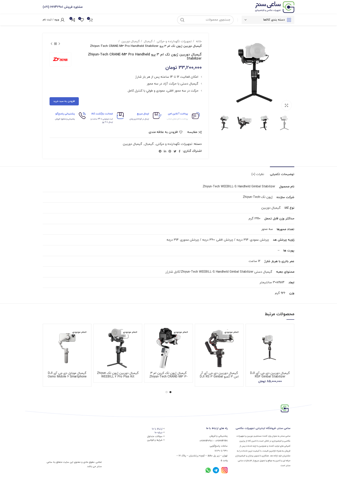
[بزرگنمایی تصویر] (286, 105)
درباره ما (158, 432)
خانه (198, 41)
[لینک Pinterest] (169, 151)
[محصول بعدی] (51, 44)
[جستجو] (182, 19)
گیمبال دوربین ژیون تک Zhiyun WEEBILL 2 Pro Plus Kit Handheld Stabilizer (118, 376)
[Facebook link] (179, 151)
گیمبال (148, 41)
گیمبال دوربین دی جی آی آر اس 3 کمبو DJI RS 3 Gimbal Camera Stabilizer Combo (219, 376)
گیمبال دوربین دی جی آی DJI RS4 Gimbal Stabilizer (270, 375)
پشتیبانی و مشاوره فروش (65, 118)
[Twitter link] (174, 151)
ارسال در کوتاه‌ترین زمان (139, 118)
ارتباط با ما (157, 428)
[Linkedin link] (165, 151)
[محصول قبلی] (59, 44)
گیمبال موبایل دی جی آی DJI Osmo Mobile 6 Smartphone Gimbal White (67, 376)
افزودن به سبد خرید (64, 101)
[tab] (282, 172)
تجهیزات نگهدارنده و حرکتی (174, 41)
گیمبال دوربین (130, 41)
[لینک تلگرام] (160, 151)
